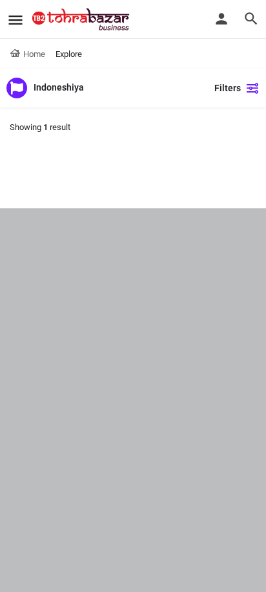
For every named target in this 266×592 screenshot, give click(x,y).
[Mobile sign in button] (221, 18)
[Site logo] (82, 19)
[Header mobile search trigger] (251, 18)
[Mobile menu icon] (15, 19)
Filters (227, 88)
